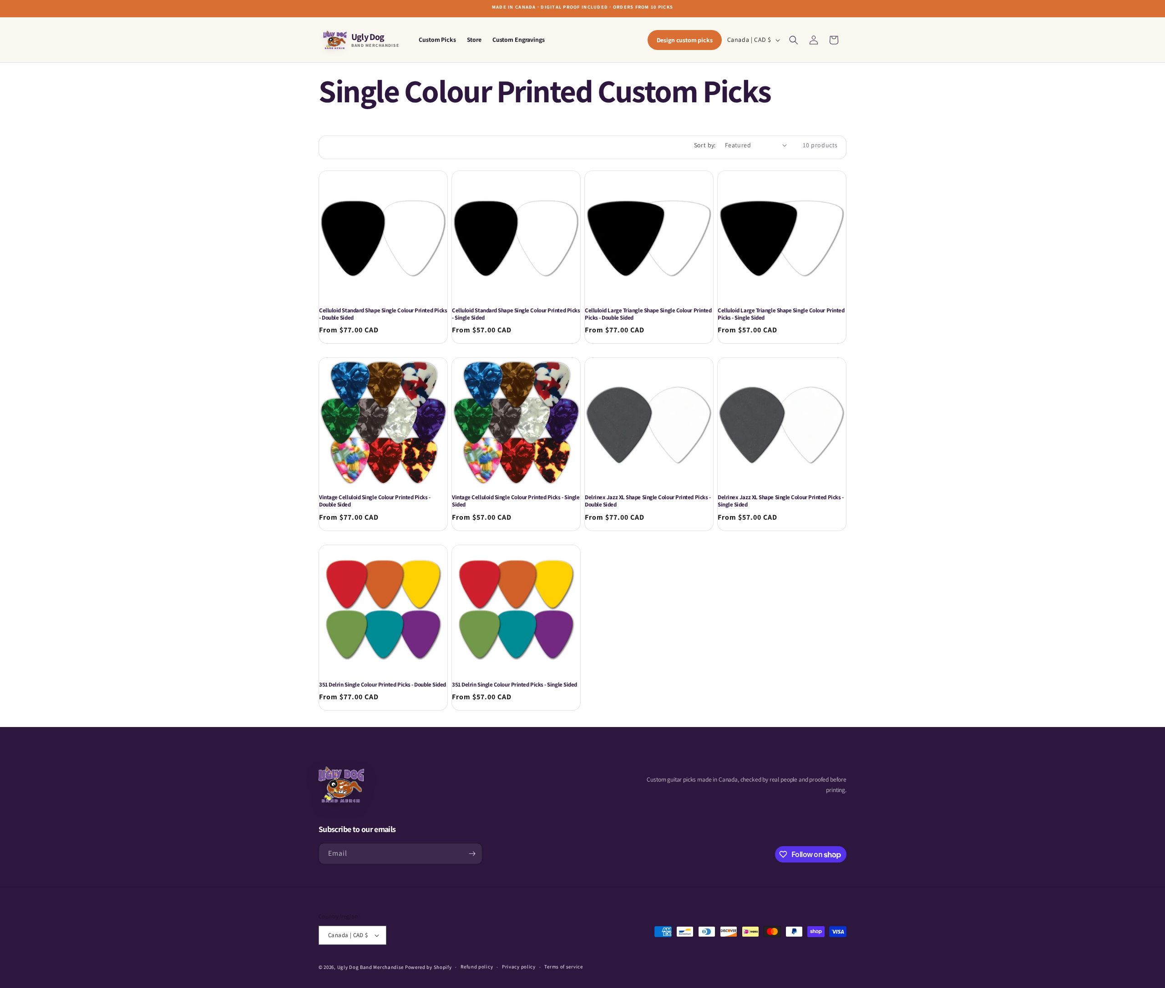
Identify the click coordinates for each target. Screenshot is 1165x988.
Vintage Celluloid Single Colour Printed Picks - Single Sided (515, 501)
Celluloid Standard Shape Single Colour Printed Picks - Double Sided (383, 314)
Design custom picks (685, 40)
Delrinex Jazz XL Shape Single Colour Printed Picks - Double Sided (647, 501)
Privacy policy (519, 966)
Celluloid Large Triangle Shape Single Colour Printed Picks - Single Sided (781, 314)
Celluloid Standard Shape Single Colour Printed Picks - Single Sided (516, 314)
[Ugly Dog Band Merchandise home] (341, 784)
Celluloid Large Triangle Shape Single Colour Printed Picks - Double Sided (648, 314)
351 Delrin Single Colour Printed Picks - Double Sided (382, 684)
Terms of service (563, 966)
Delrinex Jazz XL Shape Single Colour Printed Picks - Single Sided (780, 501)
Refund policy (477, 966)
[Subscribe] (472, 853)
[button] (794, 40)
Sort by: (705, 145)
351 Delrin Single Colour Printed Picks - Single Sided (514, 684)
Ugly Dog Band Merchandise (370, 967)
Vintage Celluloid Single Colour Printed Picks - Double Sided (375, 501)
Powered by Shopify (428, 967)
